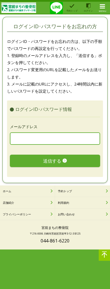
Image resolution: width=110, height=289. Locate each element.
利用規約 (63, 203)
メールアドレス (24, 126)
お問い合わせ (66, 214)
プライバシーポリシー (17, 214)
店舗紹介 (8, 203)
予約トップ (65, 191)
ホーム (7, 191)
